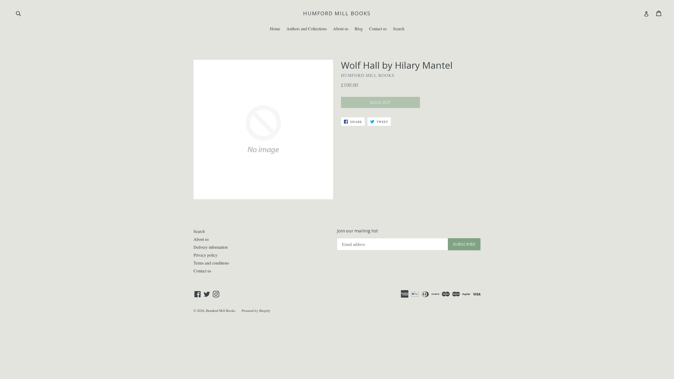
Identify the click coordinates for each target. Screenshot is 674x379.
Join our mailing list (357, 230)
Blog (359, 28)
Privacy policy (205, 255)
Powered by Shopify (256, 310)
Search (398, 28)
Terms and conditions (211, 263)
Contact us (378, 28)
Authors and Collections (306, 28)
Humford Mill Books (337, 13)
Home (275, 28)
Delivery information (211, 247)
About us (340, 28)
